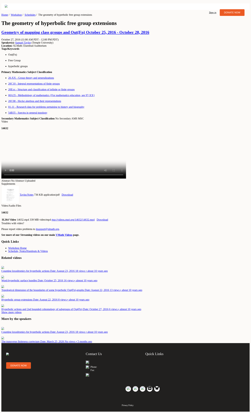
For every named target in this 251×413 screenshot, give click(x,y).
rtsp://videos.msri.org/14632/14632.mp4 (73, 219)
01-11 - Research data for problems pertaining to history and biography (46, 106)
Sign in (212, 12)
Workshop (16, 14)
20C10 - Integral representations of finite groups (34, 83)
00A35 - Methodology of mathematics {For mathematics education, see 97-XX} (51, 95)
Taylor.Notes (26, 194)
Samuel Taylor (23, 42)
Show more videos (11, 312)
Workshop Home (17, 248)
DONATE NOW (232, 12)
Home (4, 14)
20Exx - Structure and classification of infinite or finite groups (41, 89)
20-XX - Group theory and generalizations (31, 77)
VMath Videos (64, 234)
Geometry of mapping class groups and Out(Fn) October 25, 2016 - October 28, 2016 (75, 32)
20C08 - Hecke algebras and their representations (34, 101)
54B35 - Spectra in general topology (27, 112)
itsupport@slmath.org (47, 229)
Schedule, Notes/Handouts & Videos (28, 251)
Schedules (30, 14)
